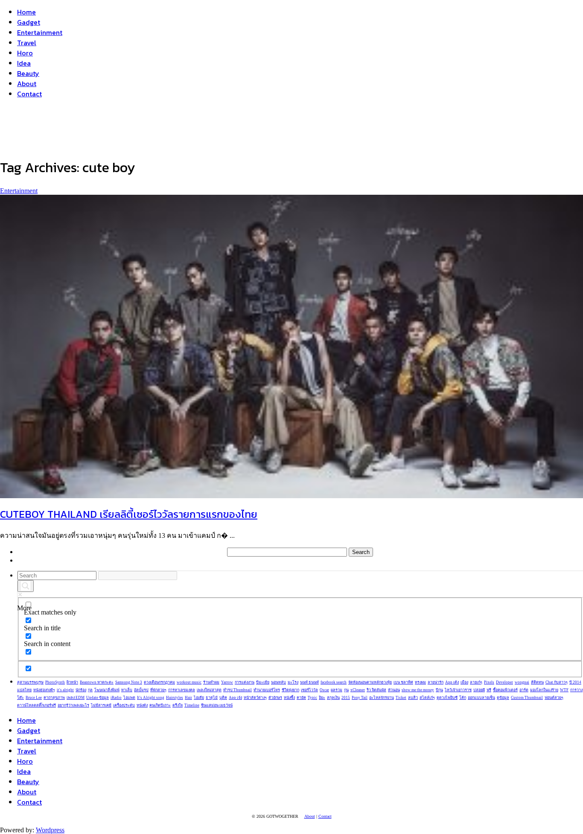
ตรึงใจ (177, 705)
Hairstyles (174, 697)
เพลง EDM (76, 697)
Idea (24, 63)
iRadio (116, 697)
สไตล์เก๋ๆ (427, 697)
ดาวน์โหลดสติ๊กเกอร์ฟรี (36, 705)
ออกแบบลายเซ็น (481, 697)
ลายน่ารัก (435, 682)
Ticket (401, 697)
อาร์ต (523, 690)
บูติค (223, 697)
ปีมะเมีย (262, 682)
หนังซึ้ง (289, 697)
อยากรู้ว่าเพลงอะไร (73, 705)
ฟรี (489, 690)
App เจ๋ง (235, 697)
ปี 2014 (575, 682)
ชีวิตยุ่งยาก (290, 690)
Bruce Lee (34, 697)
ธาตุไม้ (212, 697)
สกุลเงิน (333, 697)
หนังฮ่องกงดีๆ (44, 690)
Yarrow (227, 682)
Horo (25, 53)
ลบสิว (413, 697)
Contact (29, 94)
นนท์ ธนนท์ (309, 682)
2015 (345, 697)
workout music (189, 682)
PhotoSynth (55, 682)
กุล (90, 690)
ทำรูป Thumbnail (237, 690)
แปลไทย (24, 690)
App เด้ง (452, 682)
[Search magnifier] (25, 586)
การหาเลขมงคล (181, 690)
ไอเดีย (199, 697)
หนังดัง (142, 705)
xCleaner (357, 690)
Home (26, 12)
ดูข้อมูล (503, 697)
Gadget (28, 22)
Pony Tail (359, 697)
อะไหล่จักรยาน (381, 697)
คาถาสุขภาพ (54, 697)
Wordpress (50, 830)
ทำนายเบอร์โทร (267, 690)
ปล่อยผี (479, 690)
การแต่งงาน (244, 682)
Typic (312, 697)
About (26, 83)
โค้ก (462, 697)
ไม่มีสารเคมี (101, 705)
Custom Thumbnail (527, 697)
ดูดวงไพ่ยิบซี (447, 697)
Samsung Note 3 (128, 682)
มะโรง (293, 682)
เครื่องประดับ (124, 705)
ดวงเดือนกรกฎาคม (159, 682)
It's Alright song (150, 697)
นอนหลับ (278, 682)
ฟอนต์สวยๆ (554, 697)
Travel (26, 43)
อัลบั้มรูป (141, 690)
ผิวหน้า (72, 682)
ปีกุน (439, 690)
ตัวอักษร (275, 697)
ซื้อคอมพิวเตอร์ (505, 690)
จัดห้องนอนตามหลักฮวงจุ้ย (370, 682)
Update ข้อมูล (97, 697)
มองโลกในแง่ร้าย (544, 690)
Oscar (324, 690)
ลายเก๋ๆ (476, 682)
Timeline (191, 705)
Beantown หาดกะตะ (97, 682)
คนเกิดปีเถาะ (160, 705)
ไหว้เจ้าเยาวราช (458, 690)
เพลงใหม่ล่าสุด (209, 690)
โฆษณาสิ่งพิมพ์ (107, 690)
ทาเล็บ (126, 690)
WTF (564, 690)
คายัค (301, 697)
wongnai (522, 682)
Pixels (489, 682)
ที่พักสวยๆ (158, 690)
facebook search (334, 682)
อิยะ (322, 697)
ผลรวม (336, 690)
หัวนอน (394, 690)
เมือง (464, 682)
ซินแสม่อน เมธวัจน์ (217, 705)
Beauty (28, 73)
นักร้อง (81, 690)
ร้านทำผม (211, 682)
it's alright (65, 690)
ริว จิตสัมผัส (376, 690)
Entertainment (39, 32)
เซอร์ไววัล (309, 690)
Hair (188, 697)
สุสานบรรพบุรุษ (30, 682)
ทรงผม (420, 682)
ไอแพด (129, 697)
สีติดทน (537, 682)
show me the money (418, 690)
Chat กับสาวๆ (556, 682)
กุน (346, 690)
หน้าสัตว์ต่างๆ (255, 697)
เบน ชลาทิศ (403, 682)
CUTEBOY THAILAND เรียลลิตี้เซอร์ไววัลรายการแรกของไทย (128, 514)
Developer (504, 682)
